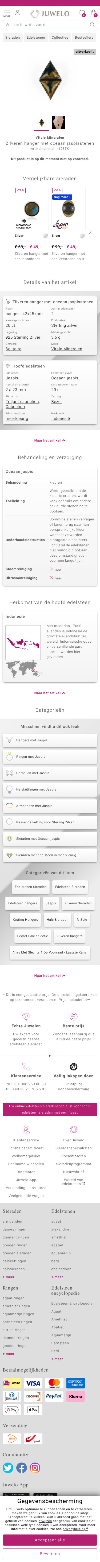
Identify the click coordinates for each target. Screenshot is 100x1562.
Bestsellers (84, 37)
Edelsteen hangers (22, 903)
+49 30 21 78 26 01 (29, 1089)
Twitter (8, 1468)
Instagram (35, 1468)
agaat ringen (14, 1298)
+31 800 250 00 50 (29, 1084)
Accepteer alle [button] (50, 1540)
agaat (56, 1221)
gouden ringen (15, 1245)
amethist (59, 1237)
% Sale (82, 920)
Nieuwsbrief (73, 1172)
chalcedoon (61, 1269)
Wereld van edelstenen (72, 1182)
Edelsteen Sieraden (70, 887)
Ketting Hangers (25, 920)
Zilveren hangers (70, 936)
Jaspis (12, 378)
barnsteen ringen (17, 1322)
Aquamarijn (61, 1335)
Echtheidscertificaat (26, 1148)
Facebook (21, 1468)
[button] (6, 13)
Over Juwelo (74, 1140)
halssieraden (14, 1269)
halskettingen (14, 1261)
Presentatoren (73, 1156)
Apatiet (57, 1327)
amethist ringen (16, 1306)
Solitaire (13, 349)
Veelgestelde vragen (26, 1195)
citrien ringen (14, 1330)
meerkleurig (17, 419)
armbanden (12, 1221)
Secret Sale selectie (32, 936)
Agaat (56, 1311)
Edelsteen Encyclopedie (72, 1303)
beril (55, 1261)
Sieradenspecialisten (73, 1148)
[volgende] (89, 231)
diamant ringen (16, 1237)
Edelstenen (36, 37)
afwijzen (45, 1521)
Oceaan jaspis (64, 378)
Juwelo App (26, 1180)
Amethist (59, 1319)
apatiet (57, 1245)
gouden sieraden (17, 1253)
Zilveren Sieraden (78, 903)
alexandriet (61, 1229)
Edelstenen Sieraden (31, 887)
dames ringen (14, 1229)
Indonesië (60, 419)
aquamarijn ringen (18, 1314)
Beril (55, 1351)
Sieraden (12, 37)
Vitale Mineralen (66, 349)
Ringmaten (26, 1172)
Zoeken (92, 24)
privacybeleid (73, 1529)
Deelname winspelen (26, 1164)
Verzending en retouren (26, 1188)
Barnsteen (60, 1343)
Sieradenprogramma (73, 1164)
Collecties (60, 37)
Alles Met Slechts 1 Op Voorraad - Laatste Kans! (50, 952)
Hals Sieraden (57, 920)
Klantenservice (26, 1140)
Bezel (56, 402)
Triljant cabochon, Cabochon (23, 404)
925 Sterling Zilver (23, 337)
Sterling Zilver (64, 326)
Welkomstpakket (26, 1156)
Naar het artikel (47, 440)
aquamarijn (61, 1253)
